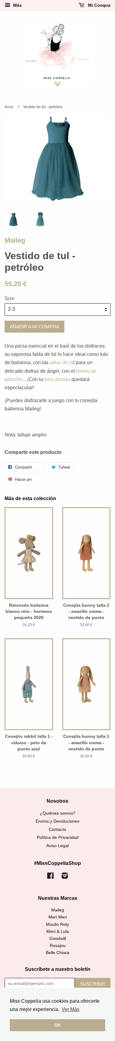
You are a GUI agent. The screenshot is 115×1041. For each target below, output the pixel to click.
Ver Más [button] (70, 1009)
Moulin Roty (57, 924)
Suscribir (92, 983)
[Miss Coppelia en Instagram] (64, 877)
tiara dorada (57, 379)
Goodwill (57, 938)
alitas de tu (61, 362)
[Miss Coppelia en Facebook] (50, 877)
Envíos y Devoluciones (57, 821)
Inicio (9, 107)
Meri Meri (57, 917)
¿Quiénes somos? (57, 813)
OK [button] (57, 1025)
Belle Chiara (57, 952)
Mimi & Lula (57, 931)
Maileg (15, 240)
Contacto (57, 829)
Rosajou (58, 945)
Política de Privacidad (58, 837)
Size (9, 298)
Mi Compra (98, 5)
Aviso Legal (57, 845)
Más (17, 5)
